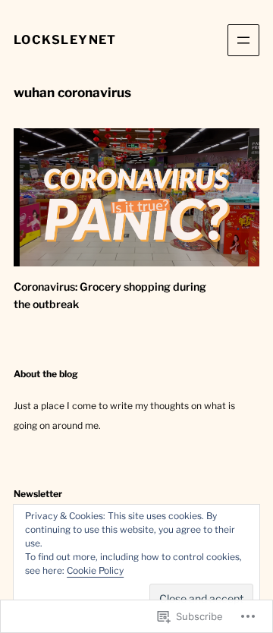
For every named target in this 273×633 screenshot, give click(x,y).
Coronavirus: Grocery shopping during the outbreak (110, 295)
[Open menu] (243, 40)
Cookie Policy (95, 570)
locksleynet (65, 40)
